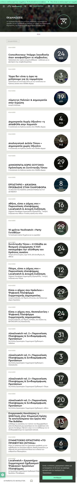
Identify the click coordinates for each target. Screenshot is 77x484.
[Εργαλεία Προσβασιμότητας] (2, 474)
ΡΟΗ (38, 34)
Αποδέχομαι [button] (57, 477)
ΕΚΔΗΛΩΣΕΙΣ (11, 47)
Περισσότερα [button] (47, 473)
